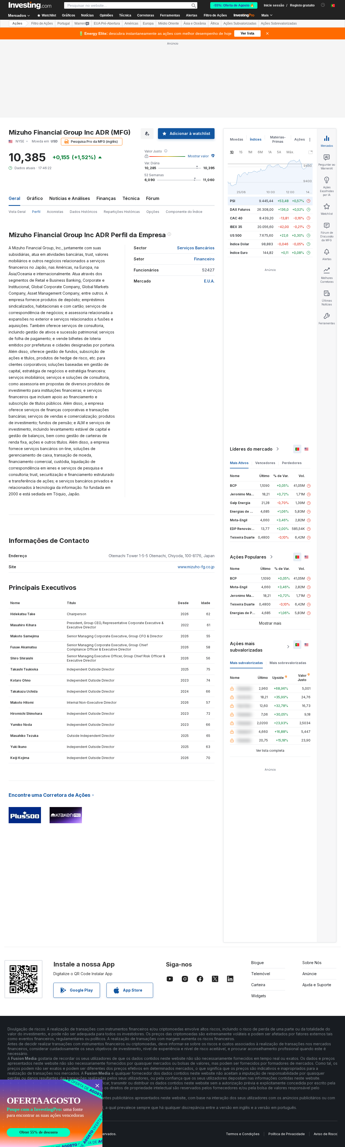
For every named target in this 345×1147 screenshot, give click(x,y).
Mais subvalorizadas (246, 663)
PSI (232, 201)
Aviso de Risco (325, 1134)
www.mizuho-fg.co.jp (196, 566)
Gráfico (35, 198)
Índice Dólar (239, 244)
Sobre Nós (312, 962)
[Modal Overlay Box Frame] (51, 1113)
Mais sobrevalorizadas (288, 663)
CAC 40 (236, 218)
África (215, 23)
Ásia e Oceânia (195, 23)
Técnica (131, 198)
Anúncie (309, 973)
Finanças (106, 198)
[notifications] (323, 5)
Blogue (257, 962)
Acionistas (55, 212)
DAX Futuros (240, 209)
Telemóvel (260, 973)
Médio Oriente (168, 23)
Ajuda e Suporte (316, 984)
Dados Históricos (83, 212)
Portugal (63, 23)
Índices (255, 139)
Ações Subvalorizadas (239, 23)
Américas (131, 23)
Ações (17, 23)
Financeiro (204, 259)
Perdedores (292, 463)
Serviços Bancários (196, 248)
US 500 (236, 235)
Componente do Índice (184, 212)
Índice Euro (239, 253)
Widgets (258, 995)
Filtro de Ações (215, 15)
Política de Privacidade (286, 1134)
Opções (152, 212)
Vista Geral (17, 212)
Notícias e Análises (69, 198)
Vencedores (265, 463)
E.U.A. (209, 281)
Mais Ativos (239, 463)
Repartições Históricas (122, 212)
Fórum (152, 198)
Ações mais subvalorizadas (246, 647)
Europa (148, 23)
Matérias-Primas (278, 139)
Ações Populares (248, 557)
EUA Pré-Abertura (107, 23)
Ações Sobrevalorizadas (279, 23)
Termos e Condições (243, 1134)
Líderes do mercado (251, 449)
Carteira (258, 984)
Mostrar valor (198, 156)
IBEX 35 (236, 227)
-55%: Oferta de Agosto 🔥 (233, 5)
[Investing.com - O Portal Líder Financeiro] (30, 5)
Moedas (236, 139)
